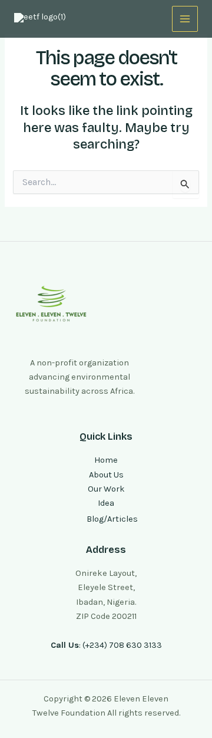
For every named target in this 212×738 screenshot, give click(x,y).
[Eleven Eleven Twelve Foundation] (43, 19)
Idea (106, 503)
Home (106, 460)
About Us (106, 475)
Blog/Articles (112, 519)
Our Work (106, 489)
